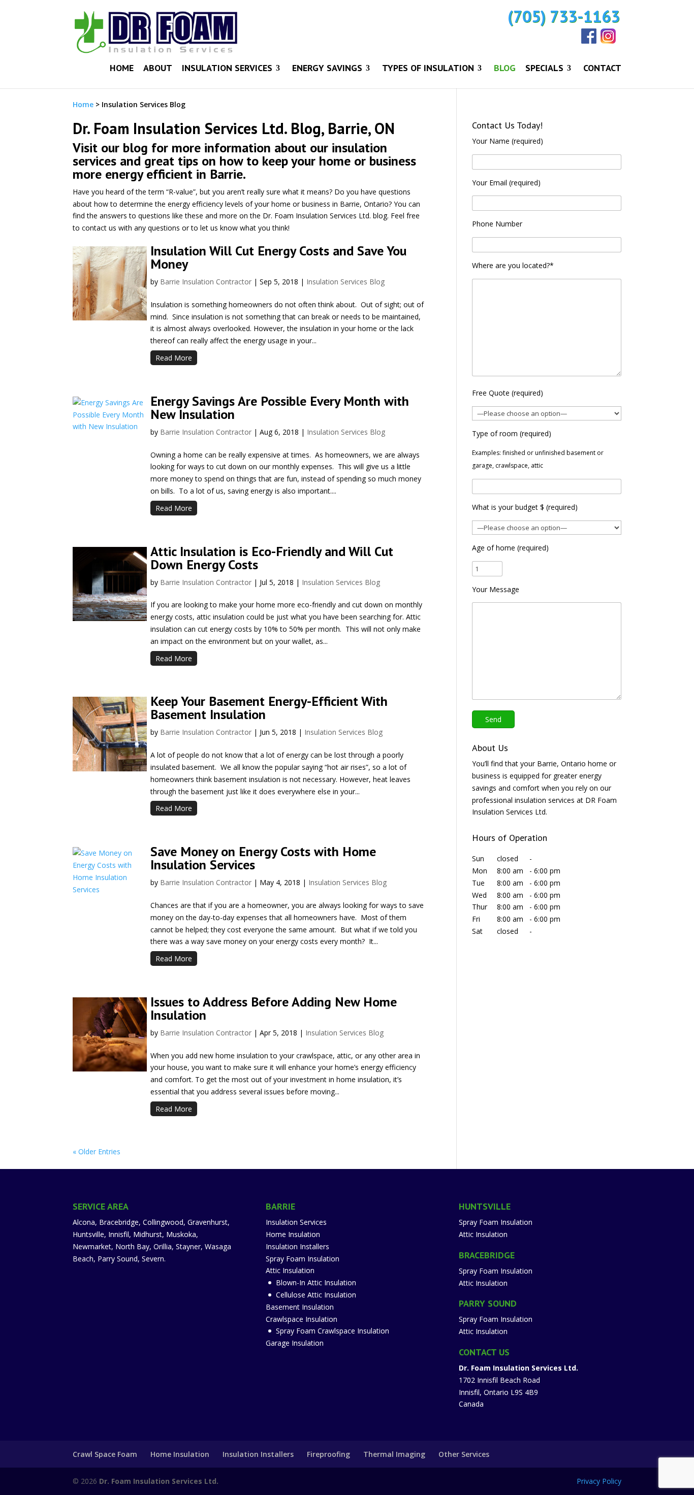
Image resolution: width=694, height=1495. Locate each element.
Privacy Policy (599, 1481)
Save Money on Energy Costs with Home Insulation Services (263, 858)
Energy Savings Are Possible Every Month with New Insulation (279, 407)
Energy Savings (327, 69)
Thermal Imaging (394, 1454)
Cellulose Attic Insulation (316, 1294)
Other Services (463, 1454)
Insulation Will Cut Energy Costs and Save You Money (278, 257)
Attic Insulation (290, 1270)
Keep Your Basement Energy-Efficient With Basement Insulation (269, 708)
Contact (602, 69)
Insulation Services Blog (345, 281)
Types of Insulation (428, 69)
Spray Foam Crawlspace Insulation (332, 1331)
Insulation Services (227, 69)
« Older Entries (96, 1151)
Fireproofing (328, 1454)
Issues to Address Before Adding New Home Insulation (273, 1008)
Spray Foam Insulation (302, 1258)
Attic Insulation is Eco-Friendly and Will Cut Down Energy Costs (271, 558)
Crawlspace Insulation (301, 1319)
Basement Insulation (300, 1307)
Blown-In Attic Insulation (316, 1282)
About (157, 69)
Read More (173, 358)
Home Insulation (293, 1234)
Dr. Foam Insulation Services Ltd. (158, 1481)
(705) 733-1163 (564, 16)
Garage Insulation (295, 1343)
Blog (505, 69)
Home (122, 69)
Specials (544, 69)
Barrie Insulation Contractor (205, 281)
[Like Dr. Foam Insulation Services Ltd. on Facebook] (591, 41)
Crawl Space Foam (105, 1454)
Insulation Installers (297, 1246)
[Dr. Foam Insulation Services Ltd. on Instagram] (610, 41)
